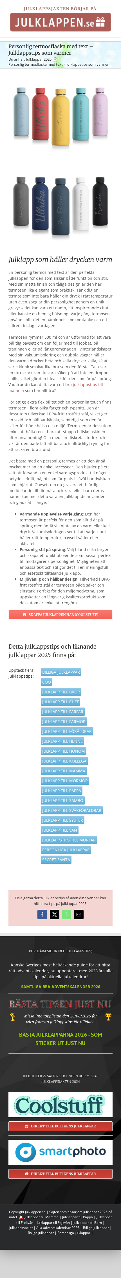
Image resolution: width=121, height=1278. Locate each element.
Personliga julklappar (66, 849)
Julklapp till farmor (64, 721)
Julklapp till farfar (62, 711)
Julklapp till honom (63, 751)
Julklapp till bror (61, 692)
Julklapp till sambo (62, 800)
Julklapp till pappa (61, 790)
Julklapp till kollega (64, 761)
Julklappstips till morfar (69, 840)
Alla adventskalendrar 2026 (57, 1227)
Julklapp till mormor (65, 780)
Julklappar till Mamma (41, 1217)
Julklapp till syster (62, 820)
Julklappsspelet (21, 1227)
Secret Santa (56, 859)
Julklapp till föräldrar (67, 731)
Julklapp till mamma (63, 771)
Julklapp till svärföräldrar (71, 810)
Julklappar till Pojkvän (53, 1222)
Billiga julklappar (61, 672)
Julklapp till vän (59, 830)
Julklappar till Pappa (77, 1217)
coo (46, 682)
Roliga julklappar (41, 1232)
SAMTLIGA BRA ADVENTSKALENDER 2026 (60, 986)
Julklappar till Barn (87, 1222)
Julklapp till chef (60, 701)
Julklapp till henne (62, 741)
